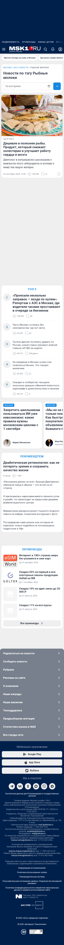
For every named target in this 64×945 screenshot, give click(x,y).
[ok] (28, 786)
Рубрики (8, 669)
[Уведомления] (53, 49)
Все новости (21, 67)
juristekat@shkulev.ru (36, 831)
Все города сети (13, 734)
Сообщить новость (15, 661)
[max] (36, 786)
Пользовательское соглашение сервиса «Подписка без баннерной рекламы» (32, 882)
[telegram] (12, 786)
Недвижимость (11, 42)
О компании (10, 686)
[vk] (20, 786)
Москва (7, 67)
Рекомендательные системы (32, 877)
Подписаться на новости (18, 653)
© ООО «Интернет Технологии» (32, 924)
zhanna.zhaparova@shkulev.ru (22, 851)
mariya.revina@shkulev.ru (22, 840)
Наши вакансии (13, 702)
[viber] (44, 786)
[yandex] (52, 786)
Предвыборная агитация (19, 718)
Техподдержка (12, 710)
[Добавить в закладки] (59, 174)
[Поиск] (45, 49)
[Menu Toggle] (3, 49)
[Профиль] (60, 49)
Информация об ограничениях (32, 868)
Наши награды (12, 694)
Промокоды (29, 42)
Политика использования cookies (32, 872)
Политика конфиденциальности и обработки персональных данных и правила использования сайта (32, 889)
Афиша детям (46, 42)
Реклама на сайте (14, 677)
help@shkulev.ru (39, 833)
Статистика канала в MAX (19, 726)
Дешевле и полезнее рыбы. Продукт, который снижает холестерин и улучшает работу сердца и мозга (27, 149)
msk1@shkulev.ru (45, 825)
